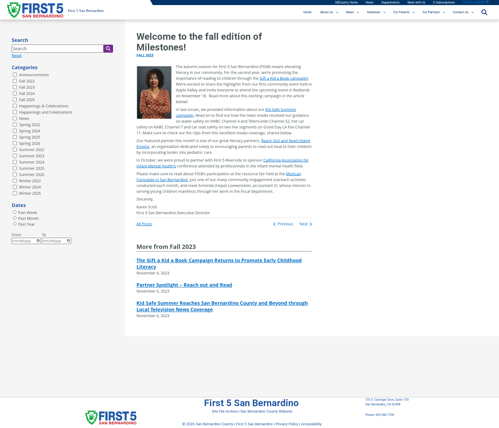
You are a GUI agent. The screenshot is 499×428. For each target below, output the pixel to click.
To (44, 234)
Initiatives (373, 12)
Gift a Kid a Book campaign (283, 78)
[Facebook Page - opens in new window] (366, 425)
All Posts (144, 223)
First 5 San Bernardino (254, 424)
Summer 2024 (31, 162)
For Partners (431, 12)
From (16, 234)
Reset (17, 55)
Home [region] (307, 12)
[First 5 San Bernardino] (111, 413)
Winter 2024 (30, 187)
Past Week (27, 212)
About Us (326, 12)
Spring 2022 (29, 124)
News (350, 12)
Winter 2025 (30, 193)
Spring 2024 (29, 131)
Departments (390, 2)
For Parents (401, 12)
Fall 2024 (27, 93)
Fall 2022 (27, 81)
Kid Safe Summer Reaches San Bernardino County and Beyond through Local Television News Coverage (222, 306)
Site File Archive (225, 411)
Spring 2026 (29, 143)
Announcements (34, 74)
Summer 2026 (31, 174)
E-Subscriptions (444, 2)
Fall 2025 (27, 99)
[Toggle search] (484, 12)
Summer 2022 (31, 149)
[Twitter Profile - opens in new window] (373, 425)
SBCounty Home (346, 2)
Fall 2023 (27, 87)
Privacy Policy (287, 424)
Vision (369, 2)
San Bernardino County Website (266, 411)
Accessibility (311, 424)
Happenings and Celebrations (45, 112)
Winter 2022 (30, 180)
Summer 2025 (31, 168)
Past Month (28, 218)
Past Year (26, 224)
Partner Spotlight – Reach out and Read (184, 284)
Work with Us (416, 2)
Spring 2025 (29, 137)
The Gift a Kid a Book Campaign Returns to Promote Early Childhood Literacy (219, 263)
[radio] (14, 212)
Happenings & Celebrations (43, 106)
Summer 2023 (31, 155)
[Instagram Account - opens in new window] (381, 425)
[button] (108, 48)
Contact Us (460, 12)
